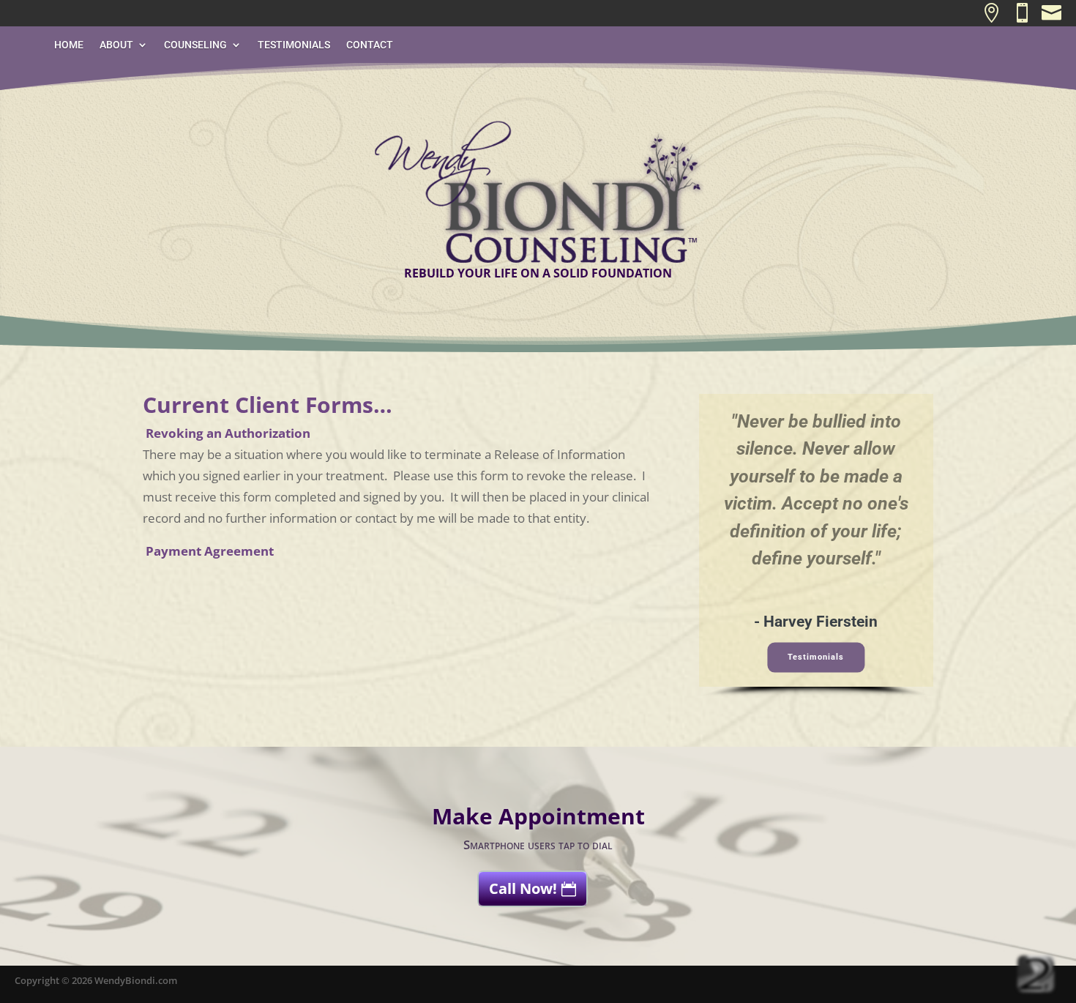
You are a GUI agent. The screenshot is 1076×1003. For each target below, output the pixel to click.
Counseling (195, 45)
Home (68, 45)
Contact (369, 45)
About (116, 45)
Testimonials (294, 45)
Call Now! (523, 888)
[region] (816, 546)
